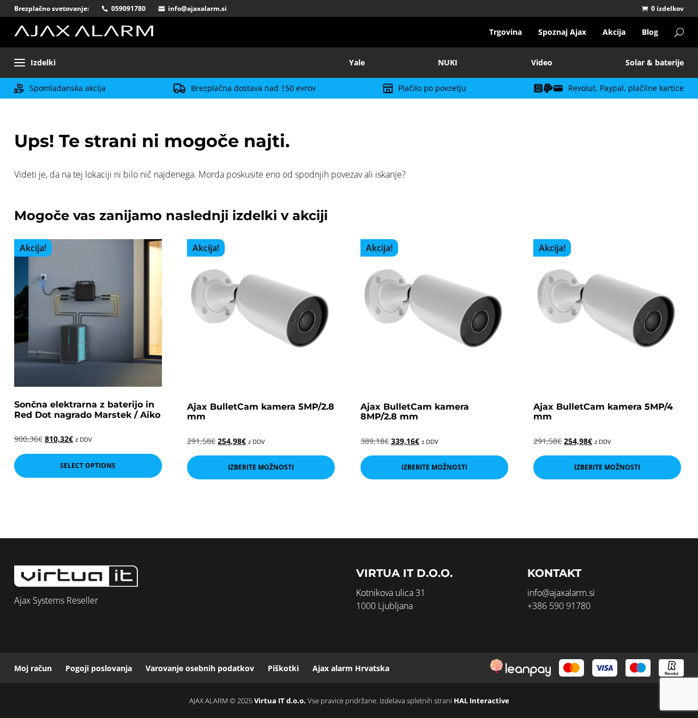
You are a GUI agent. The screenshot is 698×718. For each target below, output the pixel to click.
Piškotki (283, 668)
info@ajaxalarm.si (197, 8)
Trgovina (505, 32)
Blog (650, 32)
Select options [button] (88, 465)
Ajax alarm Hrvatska (350, 668)
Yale (357, 62)
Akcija (614, 32)
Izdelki (43, 62)
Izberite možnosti (261, 467)
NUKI (448, 62)
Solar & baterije (654, 62)
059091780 (128, 8)
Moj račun (33, 668)
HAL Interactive (481, 700)
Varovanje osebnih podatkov (200, 668)
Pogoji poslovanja (98, 668)
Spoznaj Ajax (562, 32)
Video (541, 62)
